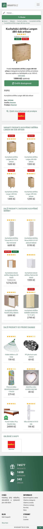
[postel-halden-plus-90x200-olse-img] (11, 412)
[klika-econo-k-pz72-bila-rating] (31, 404)
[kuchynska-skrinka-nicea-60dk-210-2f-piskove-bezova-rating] (31, 220)
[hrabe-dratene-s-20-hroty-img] (11, 345)
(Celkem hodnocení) (21, 37)
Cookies (25, 519)
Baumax (13, 102)
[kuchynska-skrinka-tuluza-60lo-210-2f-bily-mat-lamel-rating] (11, 220)
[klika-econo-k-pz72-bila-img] (31, 412)
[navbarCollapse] (38, 4)
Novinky (26, 507)
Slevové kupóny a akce (30, 498)
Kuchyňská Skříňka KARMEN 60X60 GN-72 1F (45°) (31, 313)
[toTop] (40, 527)
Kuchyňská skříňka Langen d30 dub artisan (31, 194)
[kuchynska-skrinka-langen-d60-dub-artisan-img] (11, 147)
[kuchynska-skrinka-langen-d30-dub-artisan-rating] (31, 174)
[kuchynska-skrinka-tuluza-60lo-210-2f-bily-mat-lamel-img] (11, 228)
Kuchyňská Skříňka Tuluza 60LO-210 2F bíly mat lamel (11, 240)
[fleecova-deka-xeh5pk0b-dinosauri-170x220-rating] (11, 369)
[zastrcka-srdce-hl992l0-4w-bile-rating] (31, 369)
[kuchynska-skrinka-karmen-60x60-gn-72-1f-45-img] (31, 301)
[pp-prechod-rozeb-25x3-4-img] (31, 345)
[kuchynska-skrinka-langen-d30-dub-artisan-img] (31, 182)
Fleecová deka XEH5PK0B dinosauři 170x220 (11, 389)
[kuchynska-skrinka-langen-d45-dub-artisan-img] (31, 147)
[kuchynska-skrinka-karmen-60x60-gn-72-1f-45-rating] (31, 292)
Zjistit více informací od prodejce (23, 111)
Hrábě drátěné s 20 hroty (11, 356)
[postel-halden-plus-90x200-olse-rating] (11, 404)
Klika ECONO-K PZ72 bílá (31, 423)
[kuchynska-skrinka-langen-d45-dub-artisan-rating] (31, 139)
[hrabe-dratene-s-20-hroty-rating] (11, 336)
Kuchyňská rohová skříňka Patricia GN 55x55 (31, 275)
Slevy (25, 510)
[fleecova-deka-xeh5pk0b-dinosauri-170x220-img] (11, 377)
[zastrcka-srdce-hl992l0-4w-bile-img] (31, 377)
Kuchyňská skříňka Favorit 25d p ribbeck (11, 312)
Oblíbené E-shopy (11, 436)
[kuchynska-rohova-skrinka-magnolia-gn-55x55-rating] (11, 255)
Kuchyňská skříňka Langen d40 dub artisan (11, 194)
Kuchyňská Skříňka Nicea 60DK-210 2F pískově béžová (31, 240)
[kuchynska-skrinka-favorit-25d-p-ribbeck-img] (11, 301)
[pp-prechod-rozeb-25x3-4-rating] (31, 336)
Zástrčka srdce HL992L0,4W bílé (31, 388)
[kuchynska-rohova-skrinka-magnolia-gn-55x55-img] (11, 263)
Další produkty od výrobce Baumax (19, 327)
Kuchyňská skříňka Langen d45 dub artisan (31, 159)
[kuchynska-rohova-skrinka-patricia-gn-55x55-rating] (31, 255)
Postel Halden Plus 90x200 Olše (11, 423)
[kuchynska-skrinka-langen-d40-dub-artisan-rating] (11, 174)
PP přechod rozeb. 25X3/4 (31, 356)
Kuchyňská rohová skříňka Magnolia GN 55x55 (11, 275)
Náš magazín (6, 517)
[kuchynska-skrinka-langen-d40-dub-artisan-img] (11, 182)
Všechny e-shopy (28, 505)
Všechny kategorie (29, 500)
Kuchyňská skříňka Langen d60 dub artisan (11, 159)
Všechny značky (28, 502)
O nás (25, 517)
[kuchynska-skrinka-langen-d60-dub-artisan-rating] (11, 139)
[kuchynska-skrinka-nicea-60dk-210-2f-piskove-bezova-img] (31, 228)
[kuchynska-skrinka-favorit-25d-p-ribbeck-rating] (11, 292)
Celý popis (21, 76)
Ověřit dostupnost (23, 83)
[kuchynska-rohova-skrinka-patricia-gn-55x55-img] (31, 263)
